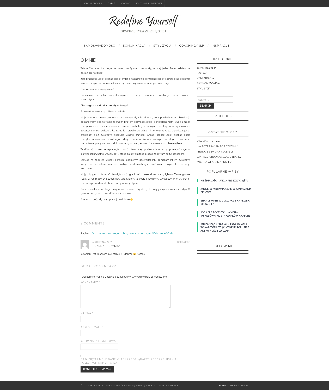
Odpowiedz (183, 242)
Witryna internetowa (98, 341)
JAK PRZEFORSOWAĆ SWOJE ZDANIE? (219, 156)
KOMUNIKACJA (134, 45)
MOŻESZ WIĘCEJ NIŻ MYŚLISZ (214, 162)
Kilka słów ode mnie (208, 141)
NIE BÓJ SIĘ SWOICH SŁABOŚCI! (215, 151)
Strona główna (92, 3)
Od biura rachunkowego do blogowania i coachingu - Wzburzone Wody (132, 233)
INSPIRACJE (221, 45)
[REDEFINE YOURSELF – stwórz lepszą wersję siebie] (143, 25)
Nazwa (87, 313)
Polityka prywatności (149, 3)
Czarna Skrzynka (106, 246)
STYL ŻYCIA (162, 45)
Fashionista (226, 385)
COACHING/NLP (191, 45)
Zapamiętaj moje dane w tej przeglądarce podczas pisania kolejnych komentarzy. (128, 361)
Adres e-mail (92, 327)
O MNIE (111, 3)
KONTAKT (125, 3)
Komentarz (90, 282)
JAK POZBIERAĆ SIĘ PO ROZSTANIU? (218, 146)
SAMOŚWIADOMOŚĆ (99, 45)
